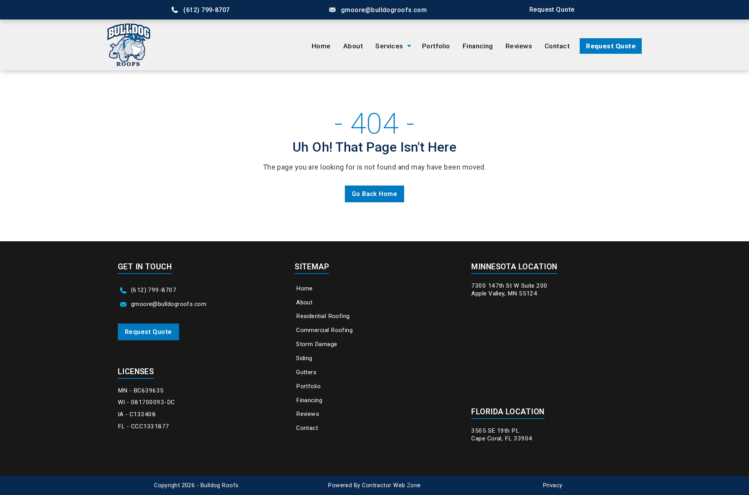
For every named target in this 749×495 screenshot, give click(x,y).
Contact (557, 46)
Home (321, 46)
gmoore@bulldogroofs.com (384, 10)
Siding (304, 358)
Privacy (553, 485)
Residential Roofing (323, 316)
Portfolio (436, 46)
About (353, 46)
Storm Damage (316, 344)
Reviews (519, 46)
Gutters (306, 372)
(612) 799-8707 (206, 10)
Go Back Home (374, 194)
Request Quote (610, 46)
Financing (478, 46)
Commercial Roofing (324, 330)
